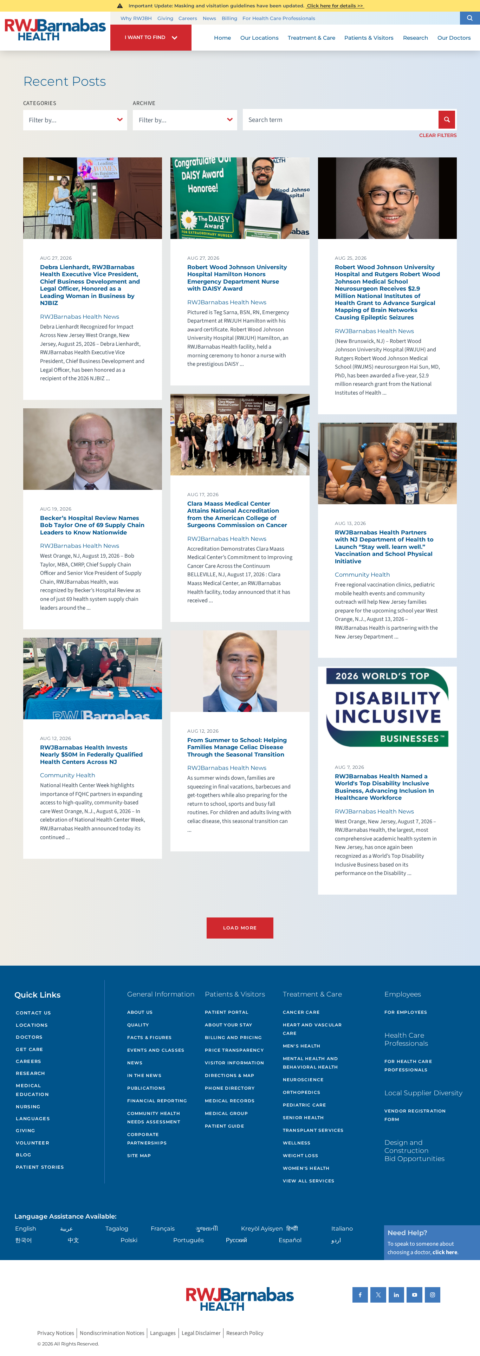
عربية (66, 1228)
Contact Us (33, 1013)
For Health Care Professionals (278, 18)
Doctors (29, 1037)
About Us (140, 1012)
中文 (73, 1240)
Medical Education (32, 1090)
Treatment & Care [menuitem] (311, 37)
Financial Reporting (157, 1100)
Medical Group (226, 1113)
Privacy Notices (55, 1333)
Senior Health (303, 1117)
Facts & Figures (149, 1037)
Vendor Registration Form (415, 1115)
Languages (33, 1118)
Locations (31, 1025)
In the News (144, 1075)
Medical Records (230, 1100)
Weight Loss (300, 1155)
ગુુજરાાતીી (207, 1228)
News (209, 18)
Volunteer (32, 1143)
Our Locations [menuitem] (259, 37)
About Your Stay (228, 1024)
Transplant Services (313, 1130)
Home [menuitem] (222, 37)
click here (445, 1252)
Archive (144, 103)
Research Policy (245, 1333)
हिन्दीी (292, 1228)
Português (188, 1240)
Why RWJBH (136, 18)
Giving (165, 18)
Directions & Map (229, 1075)
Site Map (139, 1155)
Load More (240, 927)
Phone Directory (230, 1088)
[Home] (55, 31)
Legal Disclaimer (201, 1333)
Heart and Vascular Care (312, 1029)
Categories (40, 103)
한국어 (23, 1240)
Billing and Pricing (233, 1037)
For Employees (406, 1012)
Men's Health (301, 1046)
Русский (236, 1240)
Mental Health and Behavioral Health (310, 1063)
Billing (229, 18)
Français (163, 1228)
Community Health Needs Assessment (153, 1117)
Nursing (28, 1106)
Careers (188, 18)
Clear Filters (438, 135)
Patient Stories (40, 1167)
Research (30, 1073)
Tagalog (116, 1228)
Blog (23, 1154)
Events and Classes (156, 1050)
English (25, 1228)
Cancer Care (301, 1012)
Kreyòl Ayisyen (262, 1228)
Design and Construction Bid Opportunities (414, 1150)
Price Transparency (234, 1050)
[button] (470, 18)
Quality (138, 1024)
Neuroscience (303, 1079)
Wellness (297, 1143)
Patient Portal (226, 1012)
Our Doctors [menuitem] (454, 37)
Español (290, 1240)
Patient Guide (224, 1126)
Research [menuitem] (415, 37)
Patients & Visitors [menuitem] (369, 37)
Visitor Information (234, 1062)
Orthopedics (301, 1092)
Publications (146, 1088)
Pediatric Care (304, 1105)
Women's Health (306, 1168)
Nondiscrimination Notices (112, 1333)
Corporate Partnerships (147, 1139)
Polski (129, 1240)
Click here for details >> (335, 5)
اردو (336, 1240)
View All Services (309, 1180)
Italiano (342, 1228)
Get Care (29, 1049)
